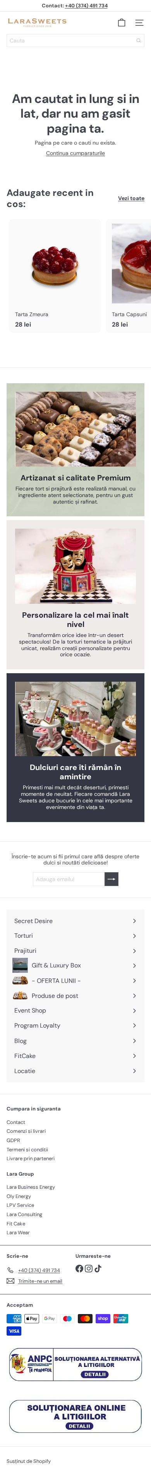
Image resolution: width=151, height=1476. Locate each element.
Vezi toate (131, 198)
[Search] (138, 40)
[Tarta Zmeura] (55, 275)
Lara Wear (18, 1232)
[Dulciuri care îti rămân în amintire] (75, 719)
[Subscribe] (111, 879)
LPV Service (20, 1205)
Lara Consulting (24, 1214)
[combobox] (75, 40)
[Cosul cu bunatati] (121, 23)
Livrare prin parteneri (31, 1158)
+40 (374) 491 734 (86, 5)
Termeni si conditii (27, 1149)
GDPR (13, 1140)
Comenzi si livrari (26, 1131)
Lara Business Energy (31, 1187)
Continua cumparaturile (75, 153)
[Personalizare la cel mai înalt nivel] (75, 566)
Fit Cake (16, 1223)
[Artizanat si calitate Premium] (75, 429)
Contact (16, 1122)
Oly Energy (19, 1196)
